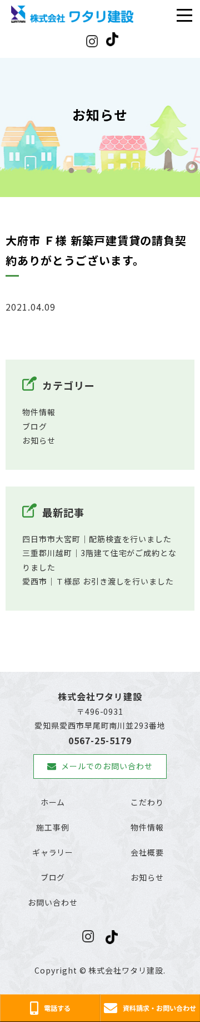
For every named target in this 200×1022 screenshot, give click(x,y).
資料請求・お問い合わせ (159, 1008)
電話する (57, 1008)
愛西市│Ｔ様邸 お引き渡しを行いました (98, 581)
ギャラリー (53, 852)
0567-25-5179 (100, 740)
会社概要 (147, 852)
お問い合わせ (53, 902)
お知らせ (39, 440)
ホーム (53, 802)
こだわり (147, 802)
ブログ (34, 426)
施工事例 (52, 827)
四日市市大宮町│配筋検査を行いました (97, 538)
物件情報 (39, 411)
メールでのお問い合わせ (107, 766)
